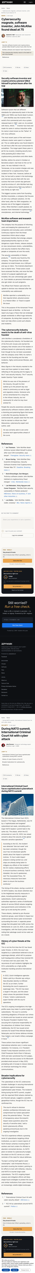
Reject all (15, 1270)
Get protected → (17, 586)
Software (4, 667)
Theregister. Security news (19, 455)
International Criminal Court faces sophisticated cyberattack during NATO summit (16, 755)
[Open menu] (25, 2)
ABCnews (24, 1200)
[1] (2, 116)
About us (4, 680)
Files (2, 670)
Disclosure (4, 692)
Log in (31, 2)
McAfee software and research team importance (16, 49)
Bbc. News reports (23, 503)
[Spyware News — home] (7, 2)
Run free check (17, 625)
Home (3, 8)
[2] (16, 124)
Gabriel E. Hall (10, 34)
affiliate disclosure (26, 707)
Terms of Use (5, 683)
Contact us (4, 695)
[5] (9, 256)
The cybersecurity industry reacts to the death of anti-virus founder (16, 53)
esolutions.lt (12, 654)
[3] (20, 188)
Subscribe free (17, 560)
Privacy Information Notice (8, 686)
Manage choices (25, 1270)
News (8, 8)
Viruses (3, 664)
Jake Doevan (10, 744)
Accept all (6, 1270)
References (5, 57)
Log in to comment (17, 535)
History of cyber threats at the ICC (12, 759)
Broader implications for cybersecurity (13, 762)
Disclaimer (4, 689)
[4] (30, 211)
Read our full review (17, 590)
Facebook (4, 656)
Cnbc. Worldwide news (19, 482)
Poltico (13, 1206)
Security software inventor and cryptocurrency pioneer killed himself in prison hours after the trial (16, 46)
